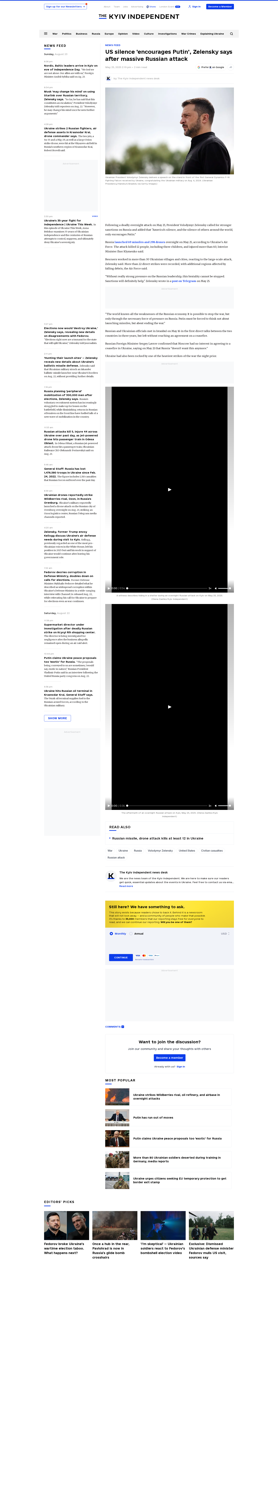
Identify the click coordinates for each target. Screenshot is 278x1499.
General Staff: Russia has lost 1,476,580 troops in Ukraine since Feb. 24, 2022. (70, 472)
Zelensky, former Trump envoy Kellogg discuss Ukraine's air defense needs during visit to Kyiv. (70, 535)
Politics (66, 33)
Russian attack (116, 857)
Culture (149, 33)
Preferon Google (212, 67)
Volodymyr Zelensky (160, 850)
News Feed (112, 45)
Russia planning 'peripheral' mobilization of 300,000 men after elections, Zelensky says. (68, 395)
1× (210, 588)
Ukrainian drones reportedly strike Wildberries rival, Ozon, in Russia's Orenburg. (68, 499)
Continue (121, 957)
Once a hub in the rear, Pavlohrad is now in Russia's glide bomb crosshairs (110, 1250)
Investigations (167, 33)
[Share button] (230, 67)
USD (224, 933)
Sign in (181, 1066)
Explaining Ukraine (212, 33)
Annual (138, 933)
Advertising (137, 6)
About (107, 6)
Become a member (169, 1057)
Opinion (123, 33)
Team (117, 6)
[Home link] (139, 16)
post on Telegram (184, 281)
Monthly (120, 933)
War (55, 33)
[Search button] (231, 33)
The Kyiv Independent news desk (138, 78)
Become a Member (220, 6)
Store (153, 6)
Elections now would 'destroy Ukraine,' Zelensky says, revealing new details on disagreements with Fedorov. (71, 332)
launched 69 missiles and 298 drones (140, 242)
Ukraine (123, 850)
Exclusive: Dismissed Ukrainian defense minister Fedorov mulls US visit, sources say (211, 1250)
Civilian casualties (212, 850)
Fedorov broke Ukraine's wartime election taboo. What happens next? (64, 1248)
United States (187, 850)
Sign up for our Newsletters (65, 6)
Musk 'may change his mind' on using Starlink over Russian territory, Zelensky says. (69, 95)
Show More (57, 718)
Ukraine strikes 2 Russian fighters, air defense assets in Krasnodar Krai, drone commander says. (70, 132)
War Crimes (188, 33)
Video (135, 33)
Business (81, 33)
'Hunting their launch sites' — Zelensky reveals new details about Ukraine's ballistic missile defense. (70, 361)
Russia (96, 33)
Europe (109, 33)
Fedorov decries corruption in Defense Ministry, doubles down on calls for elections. (68, 576)
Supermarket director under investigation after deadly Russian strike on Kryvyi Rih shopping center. (69, 628)
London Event (166, 6)
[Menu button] (45, 33)
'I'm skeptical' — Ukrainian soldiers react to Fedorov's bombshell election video (163, 1248)
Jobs (125, 6)
